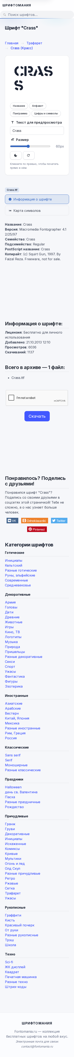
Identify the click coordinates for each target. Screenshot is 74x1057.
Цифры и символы (46, 113)
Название (19, 105)
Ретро (10, 878)
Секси (10, 662)
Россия (11, 738)
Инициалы (13, 560)
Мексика (12, 723)
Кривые (11, 854)
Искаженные (15, 844)
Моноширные (16, 765)
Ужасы (10, 671)
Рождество (14, 807)
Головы (11, 607)
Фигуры (11, 681)
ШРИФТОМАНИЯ (16, 5)
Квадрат (12, 972)
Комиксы (12, 849)
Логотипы (13, 637)
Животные (13, 622)
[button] (12, 520)
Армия (10, 602)
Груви (10, 829)
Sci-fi (9, 962)
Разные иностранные (22, 728)
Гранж (10, 824)
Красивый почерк (19, 925)
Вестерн (12, 713)
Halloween (13, 787)
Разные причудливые (22, 873)
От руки (11, 930)
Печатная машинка (21, 977)
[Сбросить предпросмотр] (29, 155)
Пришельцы (15, 652)
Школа (10, 945)
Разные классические (23, 770)
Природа (12, 647)
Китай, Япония (17, 718)
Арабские (13, 708)
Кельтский (13, 565)
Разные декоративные (23, 657)
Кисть (10, 920)
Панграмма (20, 113)
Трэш (9, 940)
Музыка (11, 642)
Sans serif (13, 755)
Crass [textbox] (33, 79)
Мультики (13, 859)
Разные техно (16, 982)
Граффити (13, 915)
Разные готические (21, 570)
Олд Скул (12, 868)
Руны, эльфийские (20, 575)
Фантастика (15, 676)
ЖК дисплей (15, 967)
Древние (12, 617)
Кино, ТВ (12, 632)
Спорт (10, 666)
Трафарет (13, 893)
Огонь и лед (15, 863)
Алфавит (37, 105)
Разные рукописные (21, 935)
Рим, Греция (15, 733)
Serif (8, 760)
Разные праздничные (22, 802)
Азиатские (13, 703)
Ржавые (11, 883)
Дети (9, 612)
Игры (9, 627)
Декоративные (17, 834)
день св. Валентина (21, 792)
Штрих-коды (15, 987)
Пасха (10, 797)
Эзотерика (14, 686)
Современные (16, 580)
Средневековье (18, 585)
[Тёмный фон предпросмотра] (16, 155)
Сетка (10, 888)
